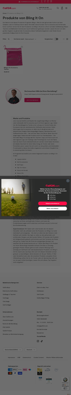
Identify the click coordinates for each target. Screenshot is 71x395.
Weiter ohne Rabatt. (53, 208)
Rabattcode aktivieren (52, 203)
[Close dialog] (68, 180)
